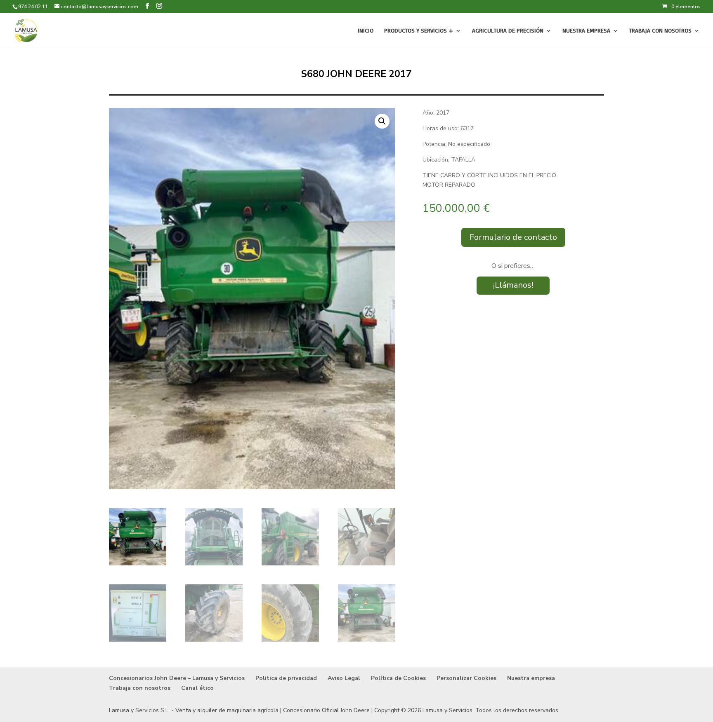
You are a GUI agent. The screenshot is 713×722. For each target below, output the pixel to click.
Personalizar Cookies (466, 678)
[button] (382, 121)
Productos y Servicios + (418, 31)
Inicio (365, 31)
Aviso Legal (344, 678)
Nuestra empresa (586, 31)
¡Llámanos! (513, 285)
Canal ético (197, 688)
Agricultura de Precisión (507, 31)
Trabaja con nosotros (660, 31)
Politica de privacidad (286, 678)
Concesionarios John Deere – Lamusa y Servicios (177, 678)
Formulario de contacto (513, 237)
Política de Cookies (398, 678)
